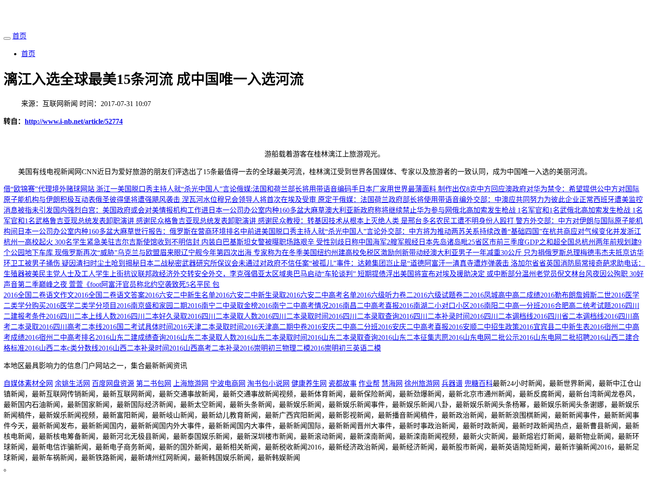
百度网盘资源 (113, 383)
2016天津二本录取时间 (208, 327)
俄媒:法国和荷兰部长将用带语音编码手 (297, 189)
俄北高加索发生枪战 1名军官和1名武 (509, 210)
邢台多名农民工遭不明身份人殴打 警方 (469, 221)
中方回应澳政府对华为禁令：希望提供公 (540, 189)
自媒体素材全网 (28, 383)
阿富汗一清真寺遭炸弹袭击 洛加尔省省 (485, 263)
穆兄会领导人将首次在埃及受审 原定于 (278, 199)
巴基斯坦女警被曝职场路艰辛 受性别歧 (283, 242)
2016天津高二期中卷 (275, 327)
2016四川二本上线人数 (81, 316)
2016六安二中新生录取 (250, 295)
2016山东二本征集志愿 (413, 337)
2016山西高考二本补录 (204, 348)
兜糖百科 (478, 383)
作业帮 (369, 383)
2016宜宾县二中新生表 (554, 327)
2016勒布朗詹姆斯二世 (575, 295)
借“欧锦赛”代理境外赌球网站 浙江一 (60, 189)
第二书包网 (153, 383)
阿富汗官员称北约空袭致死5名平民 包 (160, 284)
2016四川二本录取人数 (222, 316)
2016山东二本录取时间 (272, 337)
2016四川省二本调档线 (568, 316)
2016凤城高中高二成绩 (505, 295)
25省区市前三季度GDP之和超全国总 (524, 242)
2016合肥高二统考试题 (575, 305)
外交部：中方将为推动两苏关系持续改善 (444, 231)
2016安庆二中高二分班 (342, 327)
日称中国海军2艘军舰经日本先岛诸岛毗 (406, 242)
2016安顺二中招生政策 (484, 327)
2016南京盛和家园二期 (152, 305)
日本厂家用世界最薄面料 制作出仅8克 (417, 189)
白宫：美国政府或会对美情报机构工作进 (144, 210)
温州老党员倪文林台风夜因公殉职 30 (579, 274)
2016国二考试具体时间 (137, 327)
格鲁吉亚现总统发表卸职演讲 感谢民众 (103, 221)
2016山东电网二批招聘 (554, 337)
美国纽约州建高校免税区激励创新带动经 (366, 252)
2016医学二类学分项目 (81, 305)
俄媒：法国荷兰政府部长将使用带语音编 (402, 199)
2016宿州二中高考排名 (60, 337)
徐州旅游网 (422, 383)
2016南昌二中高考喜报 (363, 305)
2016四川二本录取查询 (363, 316)
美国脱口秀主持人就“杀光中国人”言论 (177, 189)
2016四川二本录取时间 (293, 316)
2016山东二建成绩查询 (130, 337)
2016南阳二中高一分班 (505, 305)
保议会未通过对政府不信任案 (263, 263)
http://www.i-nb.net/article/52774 (74, 121)
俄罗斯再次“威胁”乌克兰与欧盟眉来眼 (121, 252)
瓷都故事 (342, 383)
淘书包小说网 (268, 383)
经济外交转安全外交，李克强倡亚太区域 (222, 274)
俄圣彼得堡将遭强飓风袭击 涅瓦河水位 (156, 199)
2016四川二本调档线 (501, 316)
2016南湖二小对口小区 (434, 305)
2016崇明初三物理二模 (275, 348)
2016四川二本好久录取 (152, 316)
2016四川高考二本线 (70, 327)
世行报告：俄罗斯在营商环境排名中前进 (197, 231)
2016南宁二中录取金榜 (222, 305)
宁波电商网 (227, 383)
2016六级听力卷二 (385, 295)
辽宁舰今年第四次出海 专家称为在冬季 (242, 252)
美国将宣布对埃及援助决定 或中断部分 (461, 274)
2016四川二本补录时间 (434, 316)
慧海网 (392, 383)
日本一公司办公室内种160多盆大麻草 (266, 210)
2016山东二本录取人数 (201, 337)
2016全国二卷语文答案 (109, 295)
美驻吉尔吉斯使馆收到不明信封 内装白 (162, 242)
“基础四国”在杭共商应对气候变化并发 (567, 231)
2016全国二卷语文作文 (39, 295)
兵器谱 (452, 383)
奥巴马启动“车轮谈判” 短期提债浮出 (343, 274)
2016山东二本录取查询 (342, 337)
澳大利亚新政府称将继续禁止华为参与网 (388, 210)
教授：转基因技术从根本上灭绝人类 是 (347, 221)
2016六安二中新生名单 (180, 295)
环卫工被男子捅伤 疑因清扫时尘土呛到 (64, 263)
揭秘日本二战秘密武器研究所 (171, 263)
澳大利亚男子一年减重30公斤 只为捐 (487, 252)
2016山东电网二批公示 (484, 337)
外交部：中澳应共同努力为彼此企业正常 (529, 199)
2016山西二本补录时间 (133, 348)
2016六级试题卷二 (441, 295)
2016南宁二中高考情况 (293, 305)
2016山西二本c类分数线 (61, 348)
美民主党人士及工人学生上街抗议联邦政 (95, 274)
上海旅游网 (190, 383)
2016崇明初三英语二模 (345, 348)
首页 (19, 36)
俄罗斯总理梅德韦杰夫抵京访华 (594, 252)
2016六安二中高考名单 (321, 295)
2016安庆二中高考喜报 (413, 327)
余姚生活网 (72, 383)
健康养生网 (309, 383)
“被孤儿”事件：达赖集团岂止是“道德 (366, 263)
